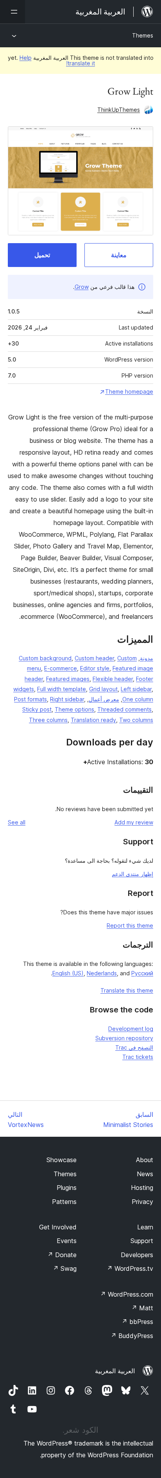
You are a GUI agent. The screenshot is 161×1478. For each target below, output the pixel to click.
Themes (142, 35)
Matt (142, 1308)
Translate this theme (126, 990)
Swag (65, 1268)
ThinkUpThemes (118, 109)
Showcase (62, 1160)
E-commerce (60, 668)
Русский (142, 973)
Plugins (67, 1187)
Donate (62, 1255)
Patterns (64, 1202)
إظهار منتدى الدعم (132, 874)
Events (67, 1241)
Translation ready (93, 720)
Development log (130, 1028)
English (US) (68, 973)
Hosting (142, 1187)
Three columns (48, 720)
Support (142, 1241)
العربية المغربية (115, 1371)
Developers (137, 1255)
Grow (82, 286)
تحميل (42, 255)
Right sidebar (67, 699)
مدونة (146, 658)
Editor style (94, 668)
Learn (145, 1227)
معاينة (119, 255)
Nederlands (102, 973)
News (145, 1174)
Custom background (45, 658)
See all (16, 822)
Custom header (94, 658)
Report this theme (130, 925)
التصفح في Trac (134, 1047)
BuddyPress (132, 1336)
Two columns (136, 720)
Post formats (30, 699)
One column (137, 699)
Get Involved (58, 1227)
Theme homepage (129, 391)
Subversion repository (124, 1038)
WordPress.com (126, 1294)
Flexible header (113, 678)
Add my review (133, 822)
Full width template (61, 689)
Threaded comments (124, 709)
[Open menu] (12, 11)
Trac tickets (137, 1056)
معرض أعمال (104, 699)
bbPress (137, 1322)
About (144, 1160)
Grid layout (103, 689)
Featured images (67, 678)
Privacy (142, 1202)
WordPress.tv (130, 1268)
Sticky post (37, 709)
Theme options (74, 709)
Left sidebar (136, 689)
